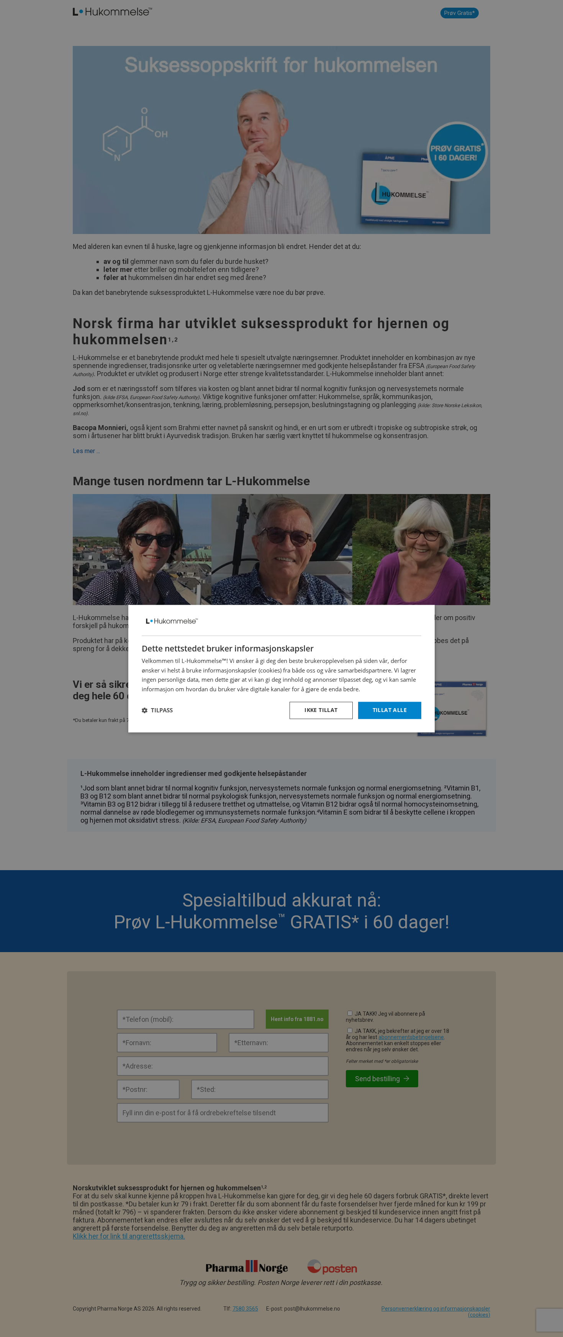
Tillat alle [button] (390, 710)
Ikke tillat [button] (320, 710)
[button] (157, 710)
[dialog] (281, 668)
